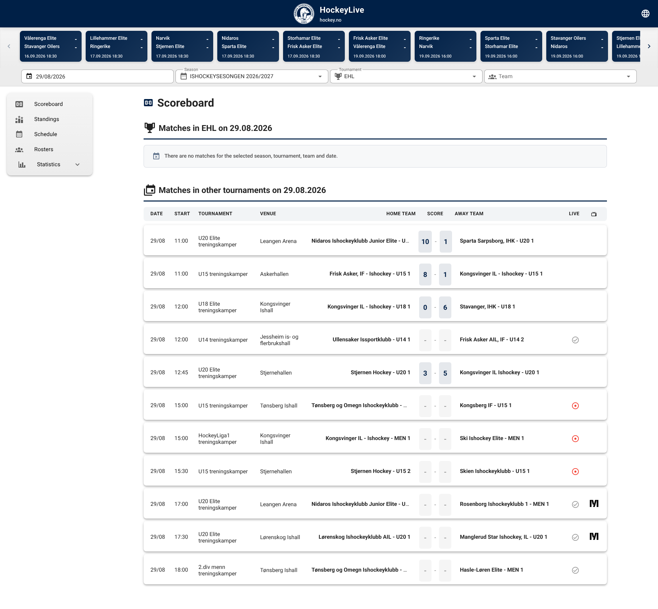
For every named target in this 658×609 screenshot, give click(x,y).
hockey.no (330, 20)
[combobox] (251, 76)
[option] (50, 104)
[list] (50, 134)
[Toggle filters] (645, 13)
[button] (463, 76)
